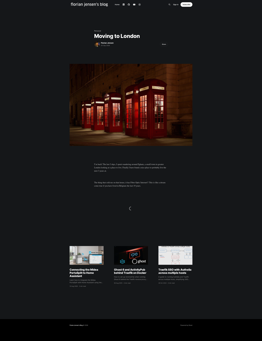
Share (164, 44)
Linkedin (124, 4)
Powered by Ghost (186, 325)
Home (117, 4)
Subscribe (186, 4)
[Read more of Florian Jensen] (97, 44)
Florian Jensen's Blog (76, 325)
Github (129, 4)
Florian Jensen (107, 43)
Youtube (134, 4)
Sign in (175, 4)
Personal (97, 31)
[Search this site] (169, 4)
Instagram (140, 4)
